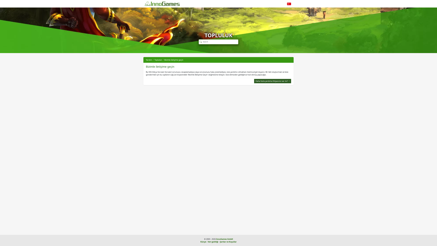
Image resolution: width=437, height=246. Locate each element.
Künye (203, 242)
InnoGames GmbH (224, 239)
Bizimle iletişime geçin (173, 60)
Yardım (149, 60)
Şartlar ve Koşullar (228, 242)
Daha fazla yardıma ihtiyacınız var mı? (272, 81)
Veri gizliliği (213, 242)
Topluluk (158, 60)
